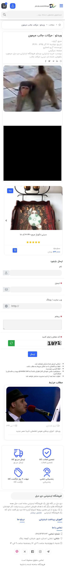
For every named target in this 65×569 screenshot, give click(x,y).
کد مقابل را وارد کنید (51, 337)
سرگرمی (51, 50)
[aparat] (17, 551)
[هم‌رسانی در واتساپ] (61, 61)
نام (60, 266)
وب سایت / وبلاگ (54, 300)
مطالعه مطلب (34, 436)
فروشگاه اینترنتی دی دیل (24, 53)
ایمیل (57, 283)
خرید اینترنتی (48, 53)
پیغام (57, 316)
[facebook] (32, 551)
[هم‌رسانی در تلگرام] (53, 61)
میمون (9, 53)
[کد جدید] (11, 343)
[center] (4, 15)
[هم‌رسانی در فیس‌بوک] (45, 61)
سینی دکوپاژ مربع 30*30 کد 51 (28, 234)
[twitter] (24, 551)
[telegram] (48, 551)
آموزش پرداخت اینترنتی (50, 519)
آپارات (54, 41)
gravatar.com (24, 371)
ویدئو (38, 53)
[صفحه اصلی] (60, 25)
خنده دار (50, 56)
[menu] (61, 6)
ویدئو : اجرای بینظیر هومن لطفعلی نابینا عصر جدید (38, 431)
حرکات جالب (35, 56)
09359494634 (47, 534)
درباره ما (21, 519)
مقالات (51, 25)
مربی (43, 56)
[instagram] (40, 551)
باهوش (58, 56)
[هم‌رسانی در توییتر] (49, 61)
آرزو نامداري (48, 47)
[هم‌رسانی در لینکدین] (57, 61)
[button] (10, 250)
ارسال (32, 354)
